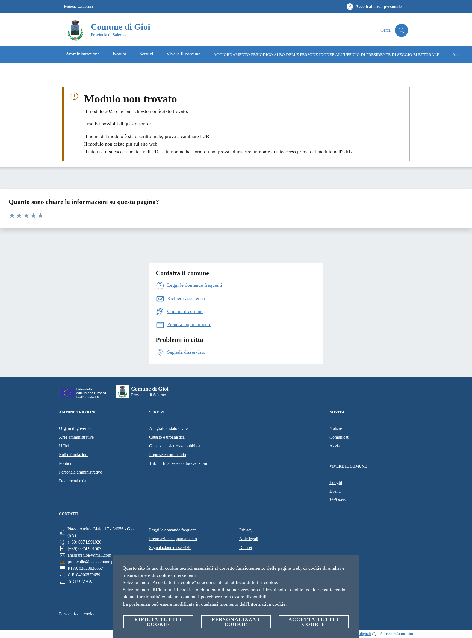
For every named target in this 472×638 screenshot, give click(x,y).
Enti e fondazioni (73, 454)
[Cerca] (401, 30)
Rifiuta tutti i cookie (158, 622)
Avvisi (335, 446)
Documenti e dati (73, 480)
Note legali (248, 538)
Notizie (335, 428)
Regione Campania (78, 6)
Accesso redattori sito (396, 634)
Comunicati (339, 437)
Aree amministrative (76, 437)
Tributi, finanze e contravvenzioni (178, 463)
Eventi (335, 491)
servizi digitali (360, 634)
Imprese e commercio (167, 454)
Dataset (245, 547)
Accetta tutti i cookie (313, 622)
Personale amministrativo (80, 472)
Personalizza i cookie (77, 614)
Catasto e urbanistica (167, 437)
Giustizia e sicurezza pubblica (174, 446)
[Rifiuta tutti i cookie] (353, 563)
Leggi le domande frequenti (173, 530)
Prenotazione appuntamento (173, 538)
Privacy (245, 530)
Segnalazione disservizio (170, 547)
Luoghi (335, 482)
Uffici (64, 446)
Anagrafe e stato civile (168, 428)
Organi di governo (75, 428)
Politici (65, 463)
